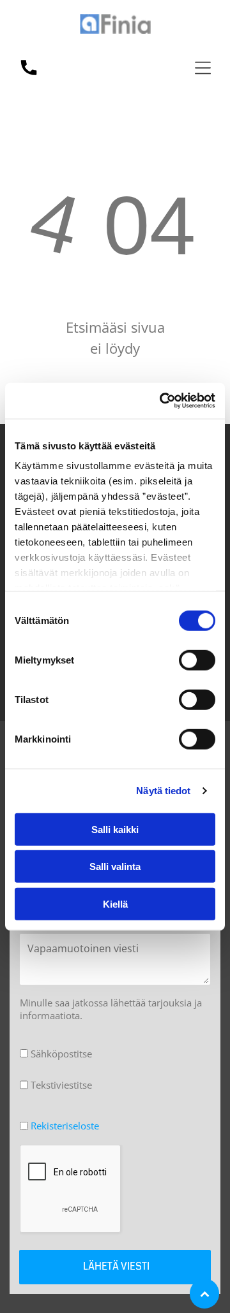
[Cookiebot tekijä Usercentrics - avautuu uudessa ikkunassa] (162, 401)
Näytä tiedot (163, 790)
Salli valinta (115, 866)
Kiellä (115, 903)
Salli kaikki (115, 828)
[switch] (197, 659)
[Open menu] (203, 68)
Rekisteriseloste (65, 1125)
